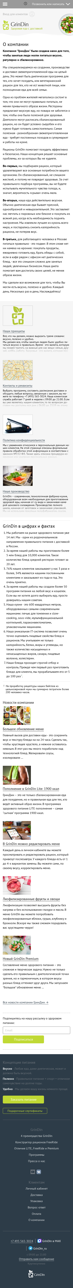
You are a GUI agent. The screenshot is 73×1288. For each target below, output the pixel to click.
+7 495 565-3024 (22, 1241)
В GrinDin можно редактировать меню (31, 844)
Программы (36, 1155)
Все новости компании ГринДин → (25, 1002)
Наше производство (16, 491)
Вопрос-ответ (36, 1207)
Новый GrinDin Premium (21, 958)
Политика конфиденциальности (24, 440)
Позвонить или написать (48, 4)
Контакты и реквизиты (17, 385)
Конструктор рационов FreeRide (36, 1142)
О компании (36, 1220)
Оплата (36, 1214)
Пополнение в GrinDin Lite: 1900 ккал (31, 789)
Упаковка (36, 1201)
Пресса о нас (36, 1161)
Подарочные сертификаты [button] (24, 1111)
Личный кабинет (37, 1188)
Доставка (37, 1195)
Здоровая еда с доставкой (26, 28)
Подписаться (23, 1039)
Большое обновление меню (23, 729)
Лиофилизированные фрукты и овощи (31, 899)
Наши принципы (14, 331)
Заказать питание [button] (23, 1099)
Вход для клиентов (15, 14)
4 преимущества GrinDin (36, 1136)
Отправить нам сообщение (36, 1259)
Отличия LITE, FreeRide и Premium (36, 1148)
